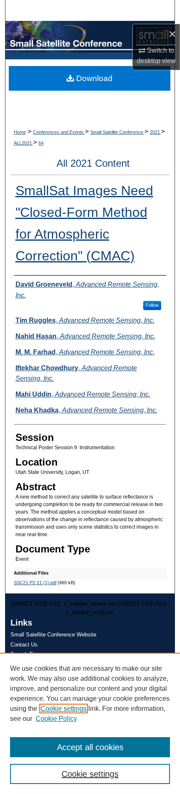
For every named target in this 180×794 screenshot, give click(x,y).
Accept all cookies (90, 747)
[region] (90, 723)
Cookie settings (64, 708)
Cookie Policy (56, 718)
